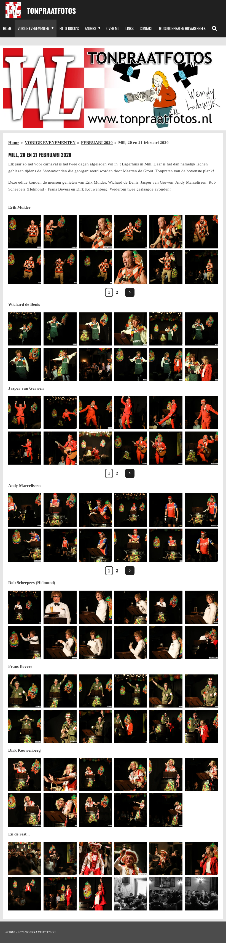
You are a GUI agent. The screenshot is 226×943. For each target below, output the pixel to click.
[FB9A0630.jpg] (24, 510)
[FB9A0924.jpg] (201, 691)
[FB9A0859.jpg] (201, 364)
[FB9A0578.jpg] (24, 364)
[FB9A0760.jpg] (60, 858)
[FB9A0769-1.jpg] (95, 232)
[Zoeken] (214, 28)
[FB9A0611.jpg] (95, 448)
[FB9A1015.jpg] (60, 810)
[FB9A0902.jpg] (60, 642)
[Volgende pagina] (129, 292)
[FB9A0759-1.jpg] (24, 858)
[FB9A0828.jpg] (166, 329)
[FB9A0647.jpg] (201, 510)
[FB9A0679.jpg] (24, 642)
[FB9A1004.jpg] (130, 774)
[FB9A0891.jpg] (130, 607)
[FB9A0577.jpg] (60, 329)
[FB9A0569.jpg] (24, 329)
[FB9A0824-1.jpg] (166, 448)
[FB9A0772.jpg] (130, 267)
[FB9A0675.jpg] (166, 607)
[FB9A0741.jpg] (130, 726)
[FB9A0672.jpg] (60, 607)
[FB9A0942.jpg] (60, 726)
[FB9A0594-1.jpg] (60, 412)
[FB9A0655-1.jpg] (166, 545)
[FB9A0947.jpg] (95, 726)
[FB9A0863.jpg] (201, 858)
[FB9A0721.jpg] (60, 691)
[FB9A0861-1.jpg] (60, 893)
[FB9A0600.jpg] (95, 412)
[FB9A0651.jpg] (24, 545)
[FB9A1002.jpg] (130, 810)
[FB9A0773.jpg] (166, 232)
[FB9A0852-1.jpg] (201, 893)
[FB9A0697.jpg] (95, 691)
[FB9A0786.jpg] (60, 545)
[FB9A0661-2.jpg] (130, 858)
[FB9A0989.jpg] (166, 858)
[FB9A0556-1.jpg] (60, 267)
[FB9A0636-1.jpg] (60, 510)
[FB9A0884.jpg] (95, 642)
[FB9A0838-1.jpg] (130, 893)
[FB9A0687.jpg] (201, 642)
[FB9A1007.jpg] (166, 810)
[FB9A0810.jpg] (201, 412)
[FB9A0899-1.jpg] (166, 642)
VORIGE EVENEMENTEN (50, 142)
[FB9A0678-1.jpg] (24, 607)
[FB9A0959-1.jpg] (166, 726)
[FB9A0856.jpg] (130, 329)
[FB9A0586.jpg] (95, 858)
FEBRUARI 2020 (97, 142)
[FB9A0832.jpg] (60, 364)
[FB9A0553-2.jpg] (201, 232)
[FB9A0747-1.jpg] (95, 774)
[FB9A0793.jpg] (201, 545)
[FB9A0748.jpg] (166, 774)
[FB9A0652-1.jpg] (130, 545)
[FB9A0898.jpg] (95, 607)
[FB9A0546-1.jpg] (24, 232)
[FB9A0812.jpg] (24, 448)
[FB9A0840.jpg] (166, 893)
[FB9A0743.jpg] (24, 774)
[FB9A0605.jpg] (130, 448)
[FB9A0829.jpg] (95, 329)
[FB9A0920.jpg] (166, 691)
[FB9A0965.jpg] (201, 726)
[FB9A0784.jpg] (95, 510)
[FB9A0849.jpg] (95, 364)
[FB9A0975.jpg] (95, 893)
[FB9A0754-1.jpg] (95, 810)
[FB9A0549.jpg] (60, 232)
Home (13, 142)
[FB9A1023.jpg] (60, 774)
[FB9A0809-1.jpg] (166, 412)
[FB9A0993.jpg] (201, 774)
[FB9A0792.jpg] (95, 545)
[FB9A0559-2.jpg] (95, 267)
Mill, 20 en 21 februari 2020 (143, 142)
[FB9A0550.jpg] (130, 232)
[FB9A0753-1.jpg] (24, 810)
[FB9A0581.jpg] (130, 364)
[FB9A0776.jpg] (201, 267)
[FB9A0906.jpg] (130, 642)
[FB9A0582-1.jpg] (166, 364)
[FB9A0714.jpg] (24, 691)
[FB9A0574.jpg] (201, 329)
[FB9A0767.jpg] (166, 267)
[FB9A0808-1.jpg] (130, 412)
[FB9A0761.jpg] (24, 893)
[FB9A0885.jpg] (201, 607)
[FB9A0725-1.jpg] (24, 726)
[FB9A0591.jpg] (24, 412)
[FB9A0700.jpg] (130, 691)
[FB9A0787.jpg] (166, 510)
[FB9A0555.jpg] (24, 267)
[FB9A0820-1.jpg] (60, 448)
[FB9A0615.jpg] (201, 448)
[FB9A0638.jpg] (130, 510)
